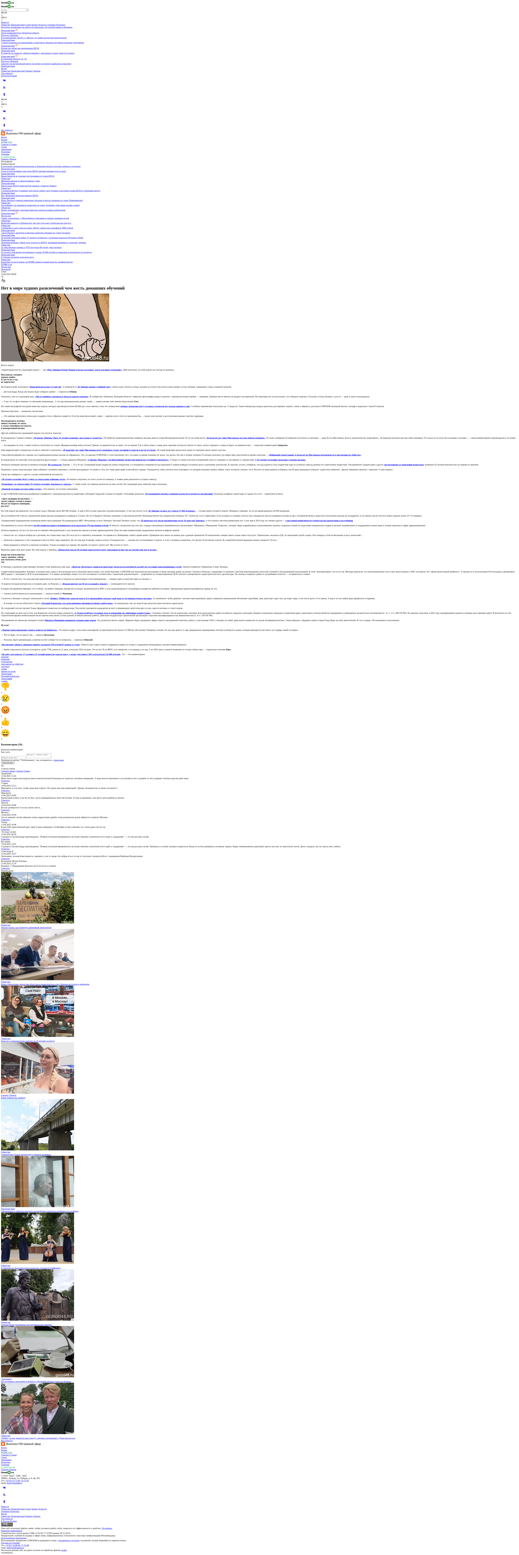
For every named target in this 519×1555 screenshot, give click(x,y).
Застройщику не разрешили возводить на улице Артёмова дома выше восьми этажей (40, 205)
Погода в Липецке (9, 35)
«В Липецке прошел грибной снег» (94, 387)
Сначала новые (8, 771)
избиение (5, 659)
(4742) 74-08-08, (13, 1545)
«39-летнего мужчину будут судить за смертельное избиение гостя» (33, 479)
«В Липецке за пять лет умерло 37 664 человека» (171, 511)
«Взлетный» (6, 674)
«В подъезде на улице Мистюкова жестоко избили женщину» (235, 438)
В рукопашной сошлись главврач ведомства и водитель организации (179, 494)
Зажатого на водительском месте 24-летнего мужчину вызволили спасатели (36, 64)
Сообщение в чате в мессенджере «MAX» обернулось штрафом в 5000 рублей (37, 228)
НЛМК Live (6, 142)
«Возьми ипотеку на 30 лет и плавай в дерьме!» (85, 584)
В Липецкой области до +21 (14, 59)
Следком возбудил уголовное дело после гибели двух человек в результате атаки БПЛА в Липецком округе (50, 191)
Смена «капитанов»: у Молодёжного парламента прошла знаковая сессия (35, 218)
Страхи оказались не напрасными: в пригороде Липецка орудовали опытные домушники (42, 42)
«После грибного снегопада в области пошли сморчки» (62, 396)
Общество (5, 25)
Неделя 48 (5, 269)
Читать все (6, 216)
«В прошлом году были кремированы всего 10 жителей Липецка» (173, 520)
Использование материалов (13, 1538)
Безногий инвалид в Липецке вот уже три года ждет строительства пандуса (36, 223)
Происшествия (18, 25)
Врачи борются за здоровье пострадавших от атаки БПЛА (27, 176)
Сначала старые (23, 771)
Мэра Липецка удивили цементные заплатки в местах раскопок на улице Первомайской (42, 200)
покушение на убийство (12, 664)
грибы (4, 669)
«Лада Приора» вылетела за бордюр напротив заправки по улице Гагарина (35, 233)
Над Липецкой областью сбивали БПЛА (19, 195)
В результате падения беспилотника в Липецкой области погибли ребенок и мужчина (41, 166)
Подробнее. (107, 1528)
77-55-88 (25, 1545)
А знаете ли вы (8, 157)
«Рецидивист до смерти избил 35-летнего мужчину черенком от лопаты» (36, 484)
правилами (59, 760)
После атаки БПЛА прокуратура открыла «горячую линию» (29, 186)
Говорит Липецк (32, 71)
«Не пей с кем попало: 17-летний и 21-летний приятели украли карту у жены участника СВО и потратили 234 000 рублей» (61, 654)
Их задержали (54, 465)
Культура (42, 25)
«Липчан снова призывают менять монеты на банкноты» (29, 630)
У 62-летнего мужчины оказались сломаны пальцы (280, 460)
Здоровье (51, 25)
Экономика (6, 149)
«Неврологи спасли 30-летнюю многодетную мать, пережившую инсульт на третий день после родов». (107, 550)
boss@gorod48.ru (14, 1483)
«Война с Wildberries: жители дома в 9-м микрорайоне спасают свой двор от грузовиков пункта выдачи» (101, 598)
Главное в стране (9, 144)
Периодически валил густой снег (45, 387)
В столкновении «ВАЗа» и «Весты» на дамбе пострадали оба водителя (33, 38)
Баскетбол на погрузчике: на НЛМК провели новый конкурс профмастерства (37, 262)
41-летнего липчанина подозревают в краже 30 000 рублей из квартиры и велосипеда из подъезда (46, 252)
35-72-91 (25, 1480)
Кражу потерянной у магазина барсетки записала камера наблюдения (33, 210)
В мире (13, 76)
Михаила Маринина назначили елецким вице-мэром (70, 620)
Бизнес (34, 25)
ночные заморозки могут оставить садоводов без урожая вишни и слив (155, 406)
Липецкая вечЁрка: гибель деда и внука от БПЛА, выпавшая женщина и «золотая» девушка (43, 242)
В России (5, 76)
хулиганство (6, 662)
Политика (60, 25)
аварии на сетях (8, 671)
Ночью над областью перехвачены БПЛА (20, 48)
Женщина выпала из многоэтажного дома (20, 181)
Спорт (28, 25)
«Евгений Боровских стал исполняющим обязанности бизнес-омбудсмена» (77, 603)
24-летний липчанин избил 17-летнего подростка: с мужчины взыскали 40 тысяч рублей (42, 238)
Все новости (7, 130)
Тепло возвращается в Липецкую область (20, 33)
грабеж (4, 681)
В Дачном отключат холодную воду (17, 257)
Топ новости (7, 73)
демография (6, 679)
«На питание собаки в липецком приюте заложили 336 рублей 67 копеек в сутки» (40, 644)
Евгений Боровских (10, 676)
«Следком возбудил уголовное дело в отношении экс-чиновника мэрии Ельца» (112, 613)
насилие (5, 657)
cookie (64, 1550)
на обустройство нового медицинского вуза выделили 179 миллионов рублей (71, 525)
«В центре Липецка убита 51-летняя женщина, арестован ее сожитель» (67, 438)
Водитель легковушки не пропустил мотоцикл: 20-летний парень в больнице (36, 27)
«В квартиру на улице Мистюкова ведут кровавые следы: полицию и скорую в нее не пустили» (109, 450)
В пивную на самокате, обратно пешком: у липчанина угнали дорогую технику (38, 53)
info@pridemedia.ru (15, 1548)
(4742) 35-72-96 (13, 1480)
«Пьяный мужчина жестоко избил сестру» (21, 489)
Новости (5, 22)
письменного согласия (68, 1540)
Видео (4, 68)
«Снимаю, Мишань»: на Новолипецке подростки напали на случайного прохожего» (128, 460)
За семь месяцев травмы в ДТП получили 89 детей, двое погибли (31, 247)
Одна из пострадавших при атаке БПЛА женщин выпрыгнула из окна (33, 171)
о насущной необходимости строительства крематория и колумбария (319, 520)
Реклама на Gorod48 (10, 1543)
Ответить (5, 781)
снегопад (5, 666)
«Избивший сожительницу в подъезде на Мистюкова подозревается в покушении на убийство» (315, 455)
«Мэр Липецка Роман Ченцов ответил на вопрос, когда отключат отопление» (84, 370)
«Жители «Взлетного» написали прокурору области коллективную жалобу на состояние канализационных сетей (126, 567)
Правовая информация (11, 1531)
